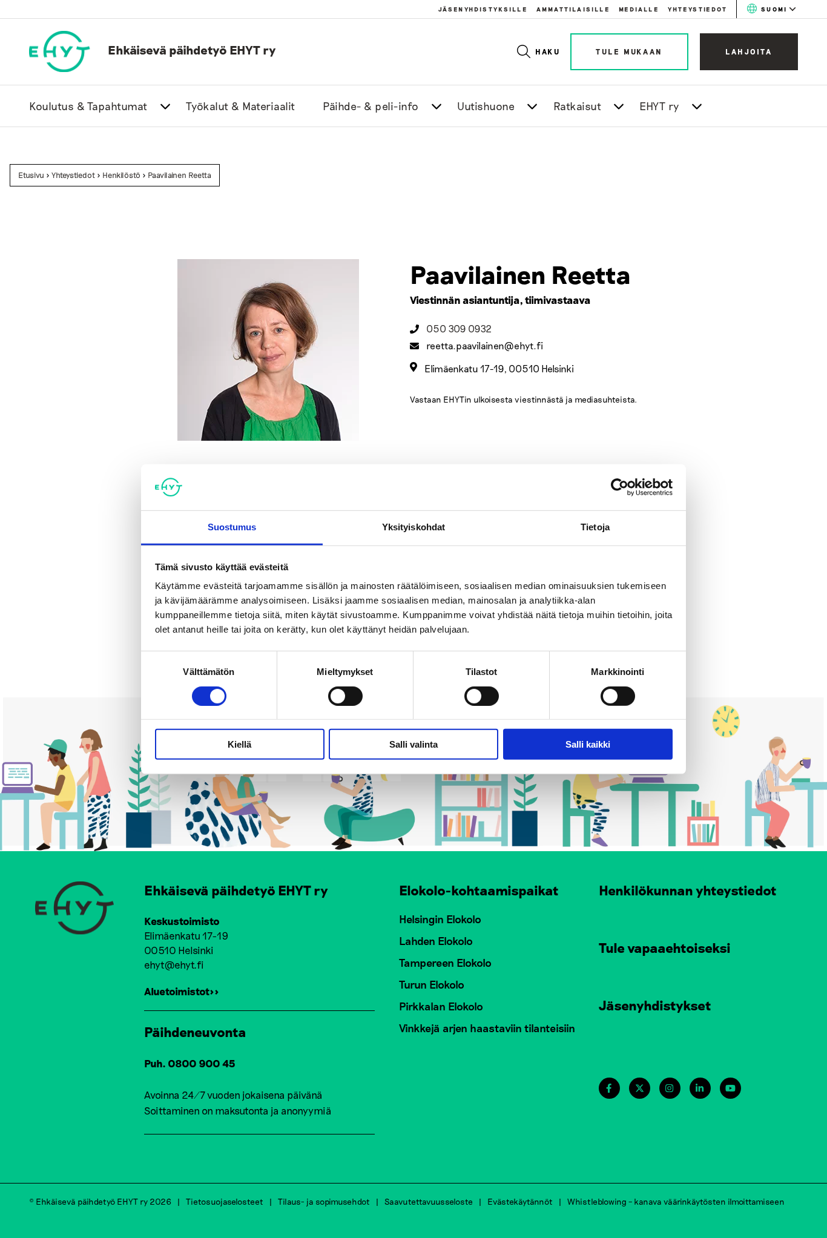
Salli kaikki (587, 744)
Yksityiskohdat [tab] (413, 527)
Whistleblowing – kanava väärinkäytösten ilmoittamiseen (676, 1201)
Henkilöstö (121, 175)
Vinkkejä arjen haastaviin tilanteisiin (487, 1028)
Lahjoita (749, 51)
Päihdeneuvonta (195, 1031)
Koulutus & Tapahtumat (88, 106)
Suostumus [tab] (232, 527)
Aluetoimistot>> (181, 991)
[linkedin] (699, 1088)
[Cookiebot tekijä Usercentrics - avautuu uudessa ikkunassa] (620, 487)
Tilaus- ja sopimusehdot (324, 1201)
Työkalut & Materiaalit (240, 106)
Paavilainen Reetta (179, 175)
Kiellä (239, 744)
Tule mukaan (629, 51)
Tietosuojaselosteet (224, 1201)
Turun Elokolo (431, 984)
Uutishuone (486, 106)
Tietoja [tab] (595, 527)
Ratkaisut (577, 106)
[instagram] (669, 1088)
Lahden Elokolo (436, 940)
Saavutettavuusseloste (428, 1201)
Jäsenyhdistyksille (482, 9)
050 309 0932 (459, 328)
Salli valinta (413, 744)
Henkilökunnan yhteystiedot (688, 890)
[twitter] (639, 1088)
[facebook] (608, 1088)
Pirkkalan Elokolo (441, 1006)
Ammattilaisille (573, 9)
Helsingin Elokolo (440, 919)
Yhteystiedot (697, 9)
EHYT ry (659, 106)
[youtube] (730, 1088)
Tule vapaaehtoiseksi (665, 947)
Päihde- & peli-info (371, 106)
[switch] (345, 695)
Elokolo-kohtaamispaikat (479, 890)
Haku (548, 51)
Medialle (639, 9)
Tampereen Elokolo (445, 962)
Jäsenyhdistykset (655, 1005)
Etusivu (31, 175)
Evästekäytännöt (520, 1201)
